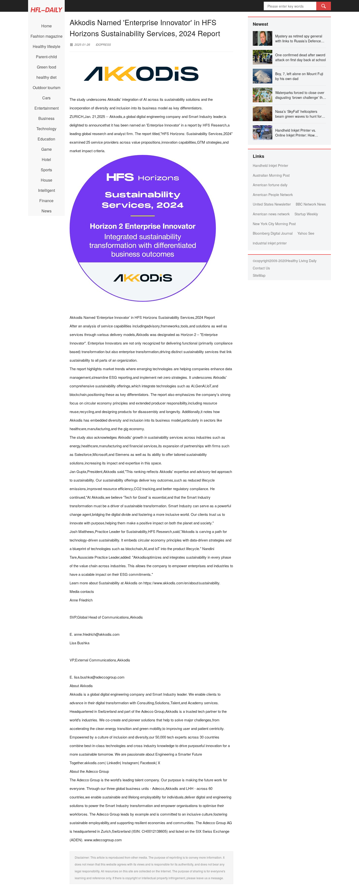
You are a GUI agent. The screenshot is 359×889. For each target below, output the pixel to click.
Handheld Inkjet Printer (270, 165)
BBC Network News (311, 204)
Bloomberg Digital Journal (273, 233)
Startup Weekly (306, 213)
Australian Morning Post (271, 175)
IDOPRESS (103, 44)
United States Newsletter (272, 204)
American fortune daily (270, 184)
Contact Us (261, 268)
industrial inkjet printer (270, 243)
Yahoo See (305, 233)
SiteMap (259, 275)
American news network (271, 213)
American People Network (273, 194)
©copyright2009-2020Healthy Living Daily (285, 260)
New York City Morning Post (274, 223)
